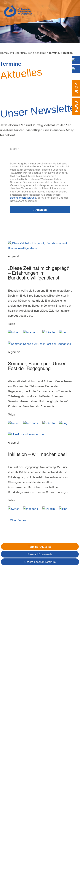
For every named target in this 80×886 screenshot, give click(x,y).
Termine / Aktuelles (40, 546)
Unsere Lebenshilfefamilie (40, 562)
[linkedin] (50, 330)
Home (4, 52)
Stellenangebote (13, 805)
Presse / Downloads (40, 554)
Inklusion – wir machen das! (37, 453)
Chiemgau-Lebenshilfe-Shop (20, 775)
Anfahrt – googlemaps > (14, 665)
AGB (6, 832)
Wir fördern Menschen (17, 793)
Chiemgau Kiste (13, 767)
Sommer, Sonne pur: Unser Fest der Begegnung (36, 365)
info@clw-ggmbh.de (21, 658)
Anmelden (40, 209)
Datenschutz (11, 824)
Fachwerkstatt (12, 730)
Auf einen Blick (37, 52)
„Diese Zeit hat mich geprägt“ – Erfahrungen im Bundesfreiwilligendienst (39, 272)
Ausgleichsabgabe (14, 817)
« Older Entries (17, 520)
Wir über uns (18, 52)
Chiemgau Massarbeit (17, 763)
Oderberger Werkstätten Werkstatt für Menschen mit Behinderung (28, 736)
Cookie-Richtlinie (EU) (16, 837)
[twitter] (15, 330)
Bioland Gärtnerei (14, 749)
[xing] (65, 330)
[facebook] (32, 330)
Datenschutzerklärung (23, 197)
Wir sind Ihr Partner (15, 797)
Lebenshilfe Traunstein (17, 771)
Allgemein (14, 256)
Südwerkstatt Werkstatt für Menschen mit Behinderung (28, 743)
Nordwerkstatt (12, 726)
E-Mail (13, 149)
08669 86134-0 (18, 651)
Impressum (10, 828)
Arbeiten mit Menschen (17, 801)
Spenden (9, 813)
